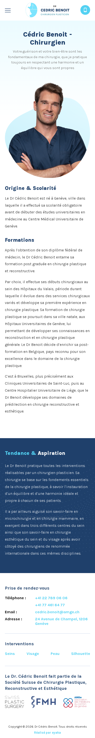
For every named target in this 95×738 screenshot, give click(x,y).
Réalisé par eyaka (47, 732)
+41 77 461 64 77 (50, 605)
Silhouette (80, 653)
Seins (10, 653)
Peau (55, 653)
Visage (33, 653)
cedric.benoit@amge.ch (57, 612)
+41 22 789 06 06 (51, 598)
